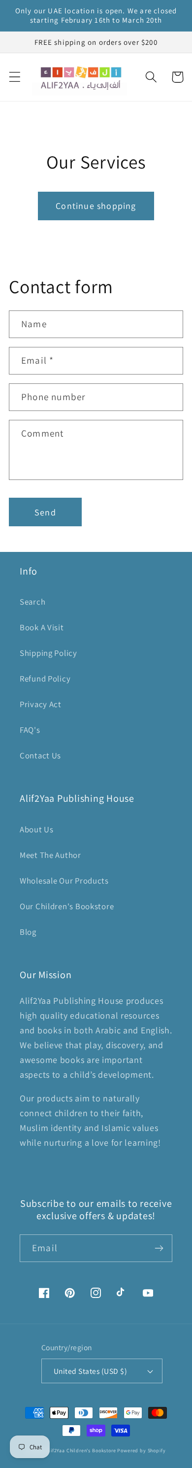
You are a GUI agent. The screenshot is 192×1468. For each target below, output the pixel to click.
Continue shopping (96, 205)
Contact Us (40, 755)
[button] (15, 77)
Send (45, 512)
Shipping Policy (48, 653)
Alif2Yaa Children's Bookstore (81, 1450)
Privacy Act (41, 704)
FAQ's (30, 729)
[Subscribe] (159, 1248)
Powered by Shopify (141, 1450)
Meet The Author (50, 855)
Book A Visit (42, 627)
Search (32, 601)
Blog (28, 931)
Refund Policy (45, 678)
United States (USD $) (90, 1371)
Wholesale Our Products (64, 880)
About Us (37, 829)
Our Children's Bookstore (67, 906)
